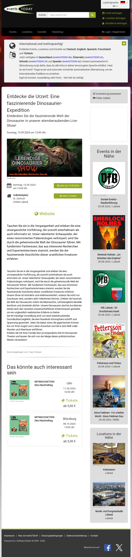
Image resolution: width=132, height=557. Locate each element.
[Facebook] (108, 547)
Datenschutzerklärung (77, 536)
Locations (27, 32)
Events (12, 32)
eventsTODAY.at (93, 57)
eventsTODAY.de (62, 57)
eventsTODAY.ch (38, 61)
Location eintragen (115, 18)
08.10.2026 (69, 423)
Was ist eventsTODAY (28, 536)
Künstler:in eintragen (115, 23)
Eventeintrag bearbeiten (108, 93)
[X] (119, 547)
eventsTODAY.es (71, 61)
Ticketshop (57, 32)
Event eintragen (113, 13)
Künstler (41, 32)
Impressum (9, 536)
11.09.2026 (69, 387)
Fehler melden (103, 98)
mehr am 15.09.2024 (69, 185)
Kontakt (94, 536)
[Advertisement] (109, 124)
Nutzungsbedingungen (52, 536)
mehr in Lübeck (69, 196)
